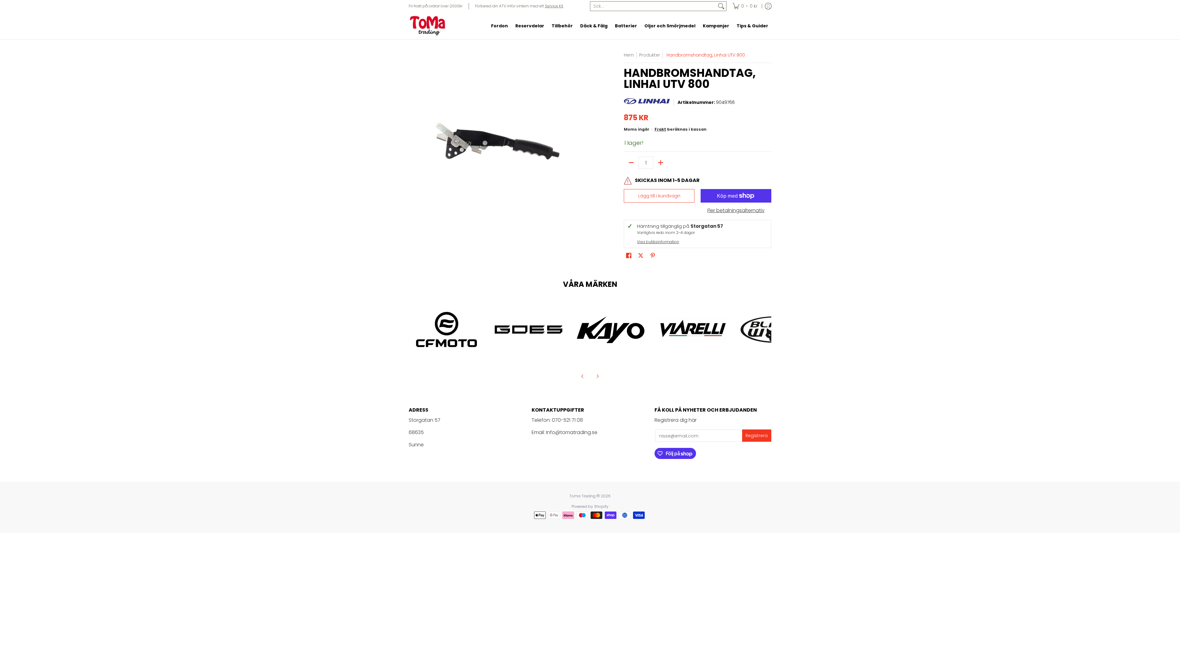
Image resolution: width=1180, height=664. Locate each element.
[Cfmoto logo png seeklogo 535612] (447, 329)
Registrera (756, 436)
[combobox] (653, 6)
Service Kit (554, 6)
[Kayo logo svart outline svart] (610, 329)
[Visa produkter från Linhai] (647, 102)
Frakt (660, 129)
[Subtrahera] (631, 163)
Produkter (649, 55)
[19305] (529, 329)
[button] (628, 255)
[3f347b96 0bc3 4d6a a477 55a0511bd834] (692, 329)
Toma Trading (582, 496)
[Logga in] (768, 6)
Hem (629, 55)
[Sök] (721, 6)
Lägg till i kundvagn (659, 196)
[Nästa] (597, 376)
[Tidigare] (582, 376)
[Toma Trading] (429, 25)
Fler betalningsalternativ (736, 211)
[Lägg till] (660, 163)
